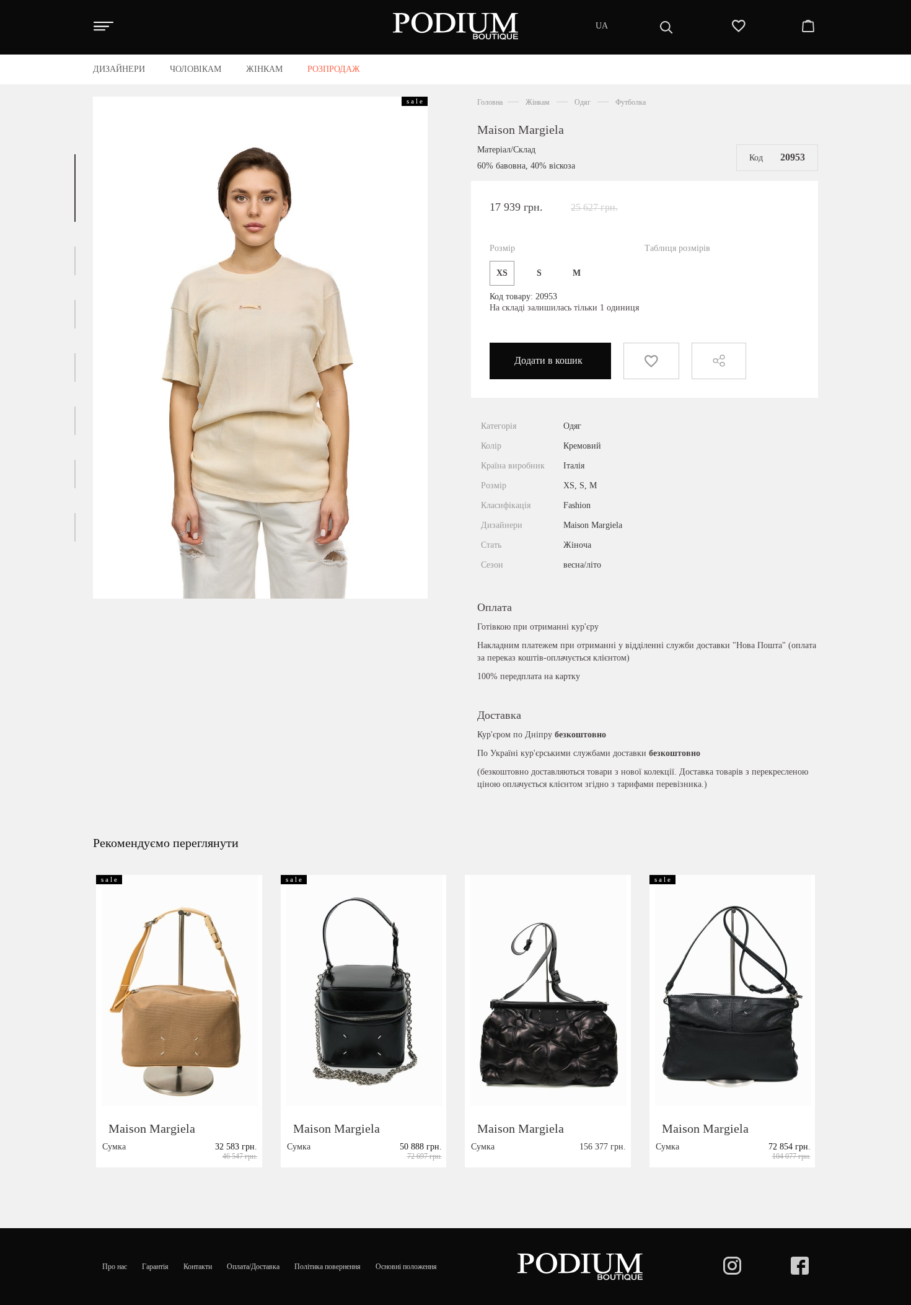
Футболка (630, 102)
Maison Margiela (520, 129)
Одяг (582, 102)
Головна (490, 102)
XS (502, 273)
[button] (75, 188)
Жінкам (538, 102)
